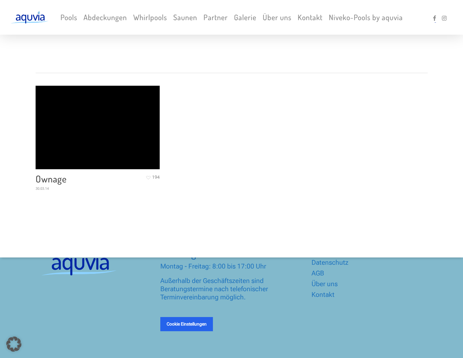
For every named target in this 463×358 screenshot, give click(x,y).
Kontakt (323, 294)
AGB (318, 273)
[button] (14, 344)
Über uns (325, 284)
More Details (99, 123)
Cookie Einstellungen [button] (187, 323)
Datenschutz (330, 262)
